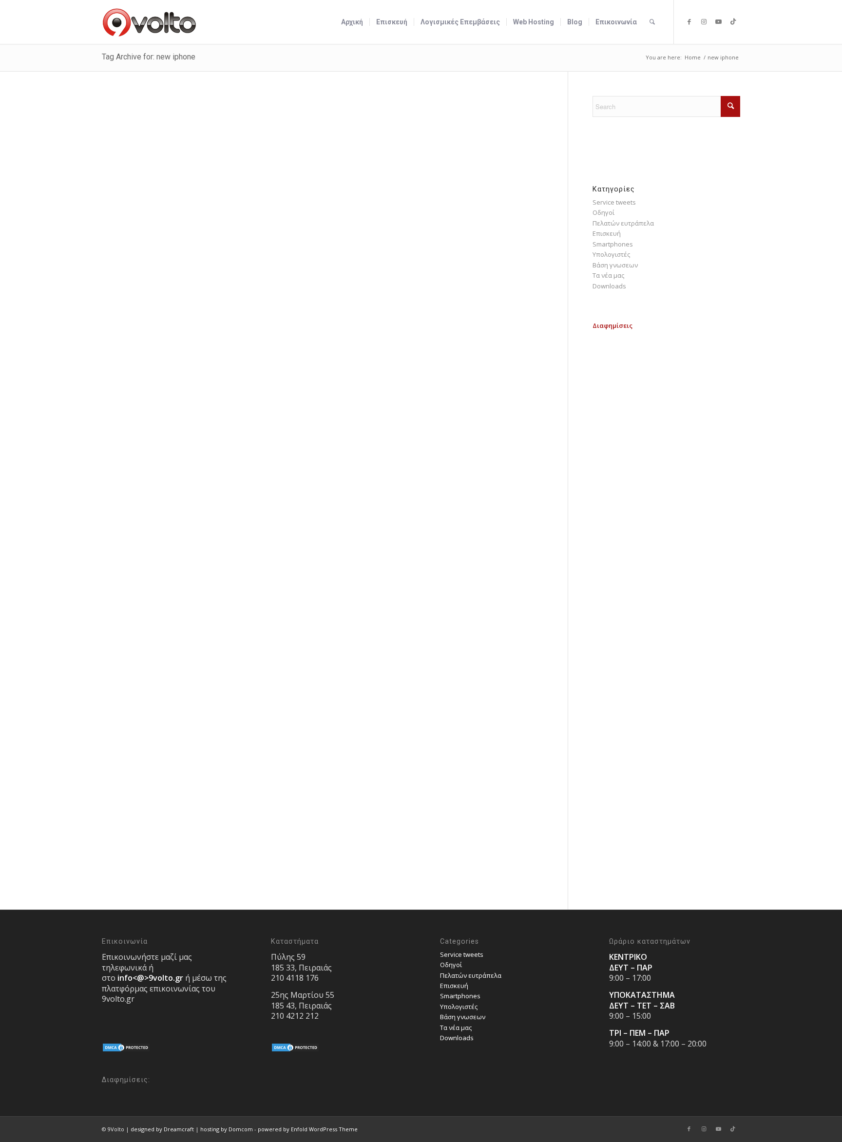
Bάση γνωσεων (615, 265)
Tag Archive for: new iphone (148, 56)
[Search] (652, 22)
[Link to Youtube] (718, 21)
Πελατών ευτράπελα (623, 223)
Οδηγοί (603, 212)
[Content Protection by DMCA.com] (126, 1050)
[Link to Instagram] (703, 21)
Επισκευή (607, 233)
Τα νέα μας (608, 275)
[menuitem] (352, 22)
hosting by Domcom (226, 1129)
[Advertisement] (666, 392)
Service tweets (614, 202)
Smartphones (613, 244)
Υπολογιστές (611, 254)
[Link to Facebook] (689, 21)
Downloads (609, 286)
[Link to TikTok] (733, 21)
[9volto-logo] (149, 22)
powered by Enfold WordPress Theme (308, 1129)
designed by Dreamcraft (162, 1129)
